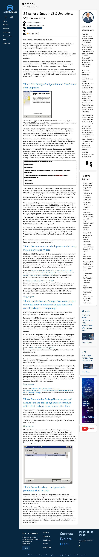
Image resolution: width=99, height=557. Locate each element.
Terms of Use (47, 547)
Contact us (46, 536)
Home (5, 21)
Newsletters (46, 540)
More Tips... (86, 372)
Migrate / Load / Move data (34, 27)
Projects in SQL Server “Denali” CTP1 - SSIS (40, 281)
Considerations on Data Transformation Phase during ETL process (87, 278)
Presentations (7, 36)
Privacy (45, 544)
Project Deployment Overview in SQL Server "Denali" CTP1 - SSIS (51, 271)
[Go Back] (23, 3)
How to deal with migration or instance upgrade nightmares (87, 237)
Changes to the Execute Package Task (42, 348)
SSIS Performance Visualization (87, 256)
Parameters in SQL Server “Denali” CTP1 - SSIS (45, 388)
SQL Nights (6, 32)
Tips (4, 40)
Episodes (6, 28)
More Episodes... (87, 343)
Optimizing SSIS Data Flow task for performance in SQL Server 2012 (88, 266)
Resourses (6, 43)
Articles (5, 25)
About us (46, 533)
